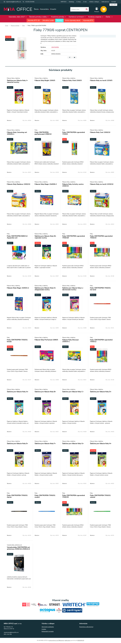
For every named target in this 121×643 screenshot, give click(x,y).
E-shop (79, 2)
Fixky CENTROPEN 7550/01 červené (100, 289)
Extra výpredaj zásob (72, 20)
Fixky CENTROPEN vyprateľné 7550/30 (73, 496)
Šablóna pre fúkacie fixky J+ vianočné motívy (17, 81)
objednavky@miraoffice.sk (13, 2)
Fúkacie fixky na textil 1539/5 (101, 80)
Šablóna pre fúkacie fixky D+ (100, 392)
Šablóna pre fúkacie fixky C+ (73, 392)
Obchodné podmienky (48, 627)
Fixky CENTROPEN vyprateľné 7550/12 (101, 341)
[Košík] (103, 9)
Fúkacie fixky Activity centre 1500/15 (73, 185)
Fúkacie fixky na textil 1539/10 (101, 184)
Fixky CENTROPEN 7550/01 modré (45, 496)
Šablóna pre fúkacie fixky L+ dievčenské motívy (72, 289)
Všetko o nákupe (94, 2)
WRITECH (63, 2)
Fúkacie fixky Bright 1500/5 (45, 80)
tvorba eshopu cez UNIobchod (56, 640)
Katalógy (71, 2)
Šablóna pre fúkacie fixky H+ (100, 443)
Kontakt (114, 2)
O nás (85, 2)
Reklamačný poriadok (48, 631)
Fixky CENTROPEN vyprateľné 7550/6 (73, 133)
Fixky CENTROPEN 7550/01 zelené (100, 496)
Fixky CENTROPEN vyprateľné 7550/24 (101, 237)
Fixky (23, 25)
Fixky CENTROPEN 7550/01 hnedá (17, 341)
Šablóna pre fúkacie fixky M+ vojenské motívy (45, 237)
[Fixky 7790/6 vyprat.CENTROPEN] (21, 48)
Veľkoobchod (105, 2)
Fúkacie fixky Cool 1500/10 (100, 132)
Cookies (44, 629)
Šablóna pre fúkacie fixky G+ (73, 443)
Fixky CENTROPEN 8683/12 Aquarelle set (17, 237)
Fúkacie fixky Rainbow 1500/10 (18, 184)
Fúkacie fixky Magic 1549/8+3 (46, 184)
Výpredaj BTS (88, 20)
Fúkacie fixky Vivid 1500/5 (72, 80)
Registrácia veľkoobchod (86, 627)
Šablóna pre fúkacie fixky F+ (45, 443)
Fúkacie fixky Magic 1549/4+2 (18, 288)
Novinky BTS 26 (34, 20)
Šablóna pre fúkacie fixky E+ (17, 443)
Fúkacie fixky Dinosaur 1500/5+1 (70, 341)
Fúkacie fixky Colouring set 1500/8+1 (17, 133)
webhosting (67, 640)
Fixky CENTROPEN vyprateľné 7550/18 (73, 237)
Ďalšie (108, 17)
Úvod (6, 25)
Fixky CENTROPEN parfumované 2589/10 (43, 133)
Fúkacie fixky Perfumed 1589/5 (46, 340)
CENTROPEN (55, 47)
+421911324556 (29, 2)
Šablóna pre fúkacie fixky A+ (17, 392)
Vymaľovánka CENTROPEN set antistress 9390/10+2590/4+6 (18, 548)
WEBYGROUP (80, 640)
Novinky (59, 20)
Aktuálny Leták (48, 20)
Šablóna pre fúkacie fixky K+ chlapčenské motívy (45, 289)
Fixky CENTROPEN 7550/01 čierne (17, 496)
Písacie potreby (15, 25)
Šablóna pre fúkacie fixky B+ (45, 392)
